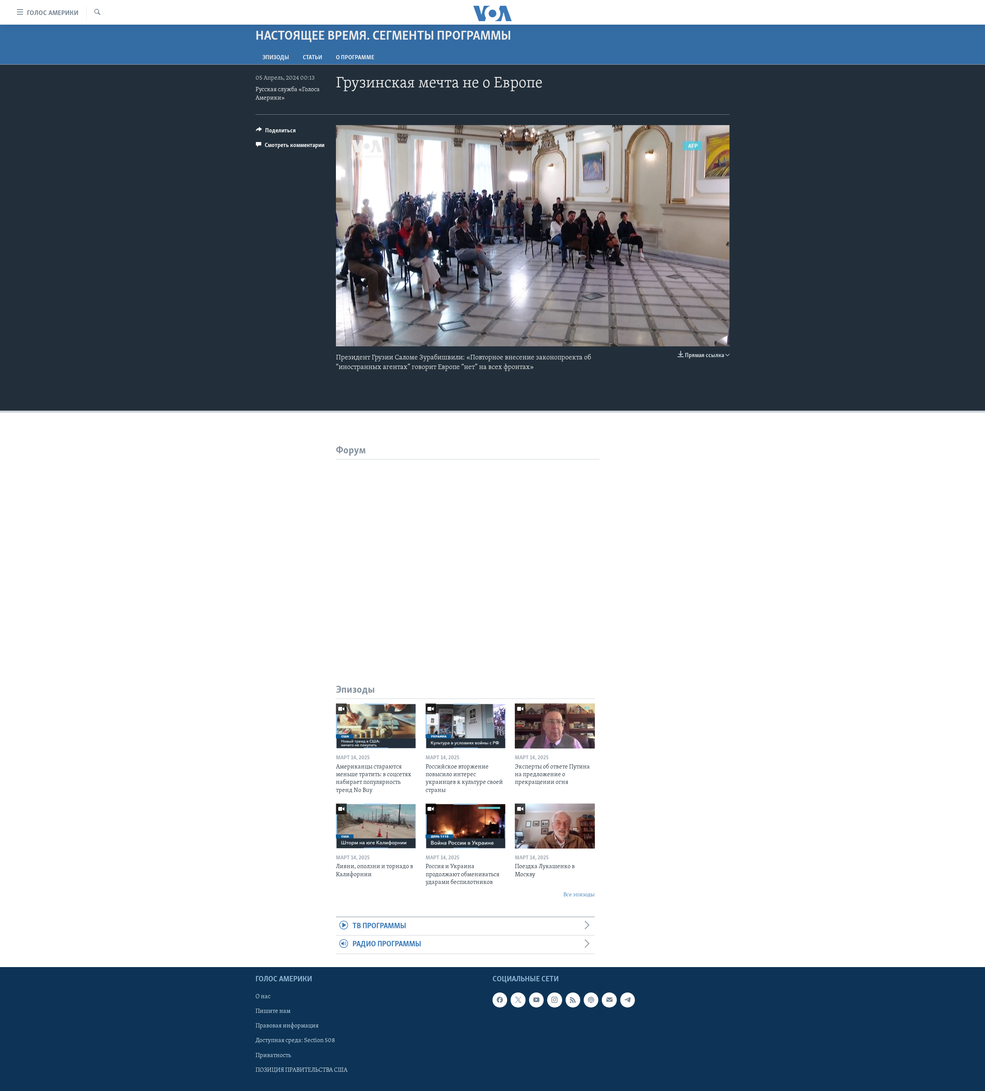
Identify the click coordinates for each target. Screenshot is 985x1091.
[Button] (276, 132)
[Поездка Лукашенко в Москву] (555, 826)
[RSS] (573, 999)
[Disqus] (467, 555)
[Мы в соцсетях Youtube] (536, 999)
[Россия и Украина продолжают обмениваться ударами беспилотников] (466, 826)
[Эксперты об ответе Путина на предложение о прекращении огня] (555, 725)
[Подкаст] (591, 999)
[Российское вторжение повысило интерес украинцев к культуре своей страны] (466, 725)
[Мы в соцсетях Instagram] (554, 999)
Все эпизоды (579, 895)
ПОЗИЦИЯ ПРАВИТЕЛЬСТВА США (301, 1070)
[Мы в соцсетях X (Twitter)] (518, 999)
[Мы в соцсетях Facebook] (499, 999)
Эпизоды (275, 58)
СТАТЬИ (312, 58)
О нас (262, 997)
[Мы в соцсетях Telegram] (627, 999)
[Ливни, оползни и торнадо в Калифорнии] (376, 826)
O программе (355, 58)
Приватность (273, 1055)
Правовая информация (287, 1026)
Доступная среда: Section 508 (295, 1041)
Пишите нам (272, 1011)
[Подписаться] (609, 999)
